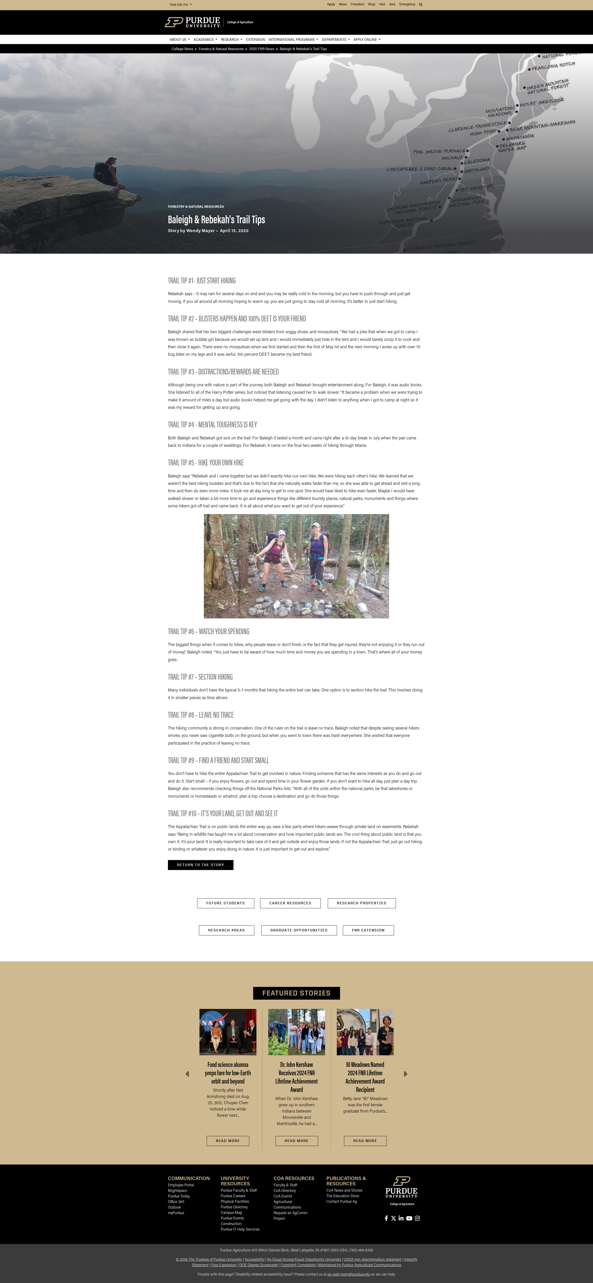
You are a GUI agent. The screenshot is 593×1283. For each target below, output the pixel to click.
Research (230, 39)
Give (392, 4)
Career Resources (290, 903)
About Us (178, 39)
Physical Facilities (235, 1202)
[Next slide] (405, 1074)
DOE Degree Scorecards (258, 1265)
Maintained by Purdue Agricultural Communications (359, 1265)
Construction (231, 1224)
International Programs (292, 39)
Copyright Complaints (298, 1265)
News (343, 4)
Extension (255, 39)
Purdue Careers (233, 1196)
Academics (204, 39)
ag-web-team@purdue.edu (348, 1275)
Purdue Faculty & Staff (239, 1191)
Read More (228, 1141)
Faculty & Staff (285, 1185)
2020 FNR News (261, 48)
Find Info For (179, 5)
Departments (334, 39)
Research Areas (226, 930)
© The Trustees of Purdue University (209, 1260)
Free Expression (224, 1265)
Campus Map (231, 1213)
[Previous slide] (188, 1074)
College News (182, 48)
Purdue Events (232, 1218)
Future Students (225, 903)
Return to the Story (200, 865)
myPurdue (176, 1213)
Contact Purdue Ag (341, 1202)
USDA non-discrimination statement (372, 1260)
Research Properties (362, 903)
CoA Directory (285, 1191)
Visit (382, 4)
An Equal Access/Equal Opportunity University (304, 1260)
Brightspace (177, 1191)
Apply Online (366, 39)
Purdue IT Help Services (240, 1230)
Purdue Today (179, 1196)
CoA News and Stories (344, 1191)
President (357, 4)
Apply (331, 4)
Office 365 (176, 1202)
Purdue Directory (234, 1207)
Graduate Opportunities (299, 930)
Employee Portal (181, 1185)
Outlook (174, 1207)
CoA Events (283, 1196)
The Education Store (342, 1196)
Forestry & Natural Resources (221, 48)
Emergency (407, 4)
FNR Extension (368, 930)
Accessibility (254, 1260)
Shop (371, 4)
